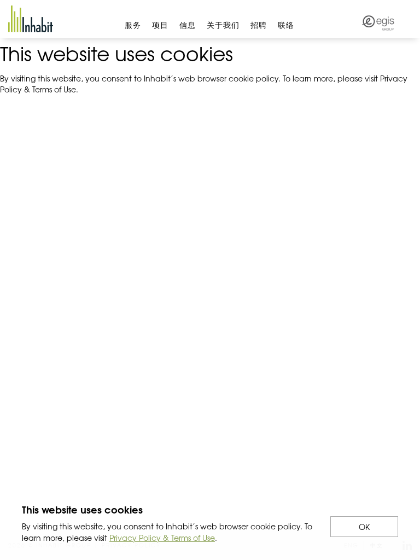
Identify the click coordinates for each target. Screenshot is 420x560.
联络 (286, 24)
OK (364, 526)
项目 (160, 24)
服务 (133, 24)
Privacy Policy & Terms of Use (162, 537)
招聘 (258, 24)
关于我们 (223, 24)
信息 (187, 24)
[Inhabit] (30, 18)
